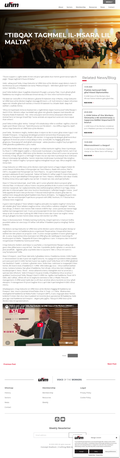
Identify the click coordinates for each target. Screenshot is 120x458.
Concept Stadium (48, 447)
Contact (111, 7)
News (102, 7)
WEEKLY (109, 2)
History (8, 393)
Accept (81, 451)
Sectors (69, 7)
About (61, 7)
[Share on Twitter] (76, 356)
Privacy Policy (99, 455)
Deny (96, 451)
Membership (81, 7)
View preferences (110, 451)
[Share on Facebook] (70, 356)
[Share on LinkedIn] (73, 356)
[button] (116, 438)
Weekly (45, 402)
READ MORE (88, 103)
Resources (93, 7)
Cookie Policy (91, 455)
